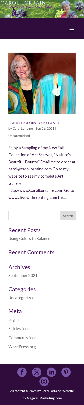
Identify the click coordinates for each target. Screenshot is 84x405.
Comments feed (22, 337)
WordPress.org (22, 346)
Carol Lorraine (23, 128)
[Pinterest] (66, 372)
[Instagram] (44, 381)
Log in (13, 319)
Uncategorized (19, 136)
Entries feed (19, 328)
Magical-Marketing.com (44, 398)
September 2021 (23, 275)
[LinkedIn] (51, 372)
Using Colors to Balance (34, 123)
